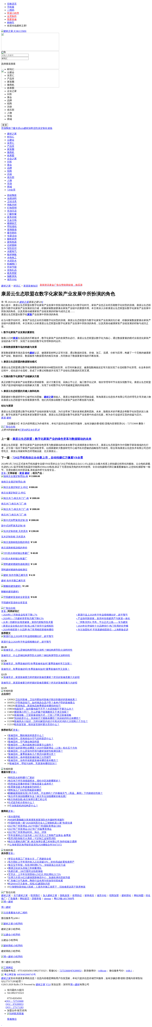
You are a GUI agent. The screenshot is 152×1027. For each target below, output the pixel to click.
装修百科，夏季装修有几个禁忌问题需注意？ (32, 754)
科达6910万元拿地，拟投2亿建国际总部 (29, 883)
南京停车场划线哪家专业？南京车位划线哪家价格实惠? (37, 796)
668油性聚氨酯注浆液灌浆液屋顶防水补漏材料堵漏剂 (36, 819)
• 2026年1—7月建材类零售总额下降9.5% (23, 618)
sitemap (47, 898)
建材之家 (6, 286)
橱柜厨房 (12, 239)
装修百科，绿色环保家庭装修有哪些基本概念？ (33, 760)
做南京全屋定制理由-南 (13, 481)
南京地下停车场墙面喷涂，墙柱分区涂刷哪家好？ (34, 780)
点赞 (4, 430)
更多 (4, 473)
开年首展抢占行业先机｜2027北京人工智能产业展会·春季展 (39, 835)
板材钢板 (12, 254)
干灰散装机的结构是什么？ (24, 805)
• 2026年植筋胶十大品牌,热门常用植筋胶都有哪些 (28, 629)
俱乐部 (10, 110)
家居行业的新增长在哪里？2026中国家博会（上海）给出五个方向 (42, 748)
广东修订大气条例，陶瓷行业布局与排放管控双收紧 (35, 880)
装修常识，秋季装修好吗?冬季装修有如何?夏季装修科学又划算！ (35, 669)
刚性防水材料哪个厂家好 (21, 777)
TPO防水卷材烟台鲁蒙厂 (14, 558)
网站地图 (138, 895)
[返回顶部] (1, 1024)
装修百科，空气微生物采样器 (23, 741)
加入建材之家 (50, 895)
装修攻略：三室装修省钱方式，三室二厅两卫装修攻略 (42, 715)
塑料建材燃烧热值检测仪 (14, 569)
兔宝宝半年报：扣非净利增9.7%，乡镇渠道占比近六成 (36, 865)
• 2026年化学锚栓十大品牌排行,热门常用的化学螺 (102, 626)
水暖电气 (12, 251)
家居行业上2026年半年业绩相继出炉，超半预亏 (26, 641)
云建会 (10, 72)
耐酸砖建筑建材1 (10, 591)
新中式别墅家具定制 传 (13, 525)
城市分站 (12, 279)
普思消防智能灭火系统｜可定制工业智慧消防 (32, 838)
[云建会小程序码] (10, 934)
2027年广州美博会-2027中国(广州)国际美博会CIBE (34, 826)
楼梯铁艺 (12, 223)
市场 (9, 116)
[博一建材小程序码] (12, 956)
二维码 (10, 10)
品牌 (9, 100)
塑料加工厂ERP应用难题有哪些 (24, 790)
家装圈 (10, 81)
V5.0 (48, 984)
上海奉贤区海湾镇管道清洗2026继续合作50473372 (36, 844)
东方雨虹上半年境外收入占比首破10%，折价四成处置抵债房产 (41, 862)
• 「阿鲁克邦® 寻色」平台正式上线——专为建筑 (102, 622)
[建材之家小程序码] (12, 923)
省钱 (50, 128)
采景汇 (10, 75)
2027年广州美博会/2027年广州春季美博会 (30, 829)
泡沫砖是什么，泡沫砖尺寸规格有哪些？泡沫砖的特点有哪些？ (47, 718)
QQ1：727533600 (14, 1001)
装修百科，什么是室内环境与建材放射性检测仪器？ (35, 751)
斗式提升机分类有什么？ (21, 802)
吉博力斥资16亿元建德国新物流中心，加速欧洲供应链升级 (39, 877)
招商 (9, 103)
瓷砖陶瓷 (12, 195)
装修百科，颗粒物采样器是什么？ (26, 735)
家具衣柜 (12, 217)
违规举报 (36, 898)
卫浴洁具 (12, 201)
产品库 (10, 78)
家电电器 (12, 242)
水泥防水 (12, 260)
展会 (9, 97)
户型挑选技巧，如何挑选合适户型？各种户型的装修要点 (45, 702)
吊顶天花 (12, 211)
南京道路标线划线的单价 (14, 547)
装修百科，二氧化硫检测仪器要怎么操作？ (30, 744)
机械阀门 (12, 264)
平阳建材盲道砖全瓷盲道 (14, 602)
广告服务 (13, 898)
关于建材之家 (21, 895)
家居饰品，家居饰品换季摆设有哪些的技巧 (38, 705)
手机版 (10, 7)
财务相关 (89, 895)
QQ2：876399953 (14, 1004)
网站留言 (24, 898)
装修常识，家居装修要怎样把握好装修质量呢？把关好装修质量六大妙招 (39, 682)
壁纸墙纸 (12, 226)
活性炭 (36, 128)
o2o (22, 128)
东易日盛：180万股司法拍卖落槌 (25, 871)
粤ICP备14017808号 (64, 898)
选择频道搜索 (8, 63)
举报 (10, 430)
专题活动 (12, 236)
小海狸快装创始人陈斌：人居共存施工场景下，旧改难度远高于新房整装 (48, 887)
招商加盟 (114, 895)
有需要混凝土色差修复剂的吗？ (25, 787)
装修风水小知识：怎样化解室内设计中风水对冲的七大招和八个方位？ (51, 721)
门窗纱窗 (12, 214)
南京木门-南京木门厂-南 (13, 503)
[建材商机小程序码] (12, 945)
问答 (9, 94)
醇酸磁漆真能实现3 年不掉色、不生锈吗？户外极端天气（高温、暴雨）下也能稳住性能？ (55, 793)
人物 (9, 113)
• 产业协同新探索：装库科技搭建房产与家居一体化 (103, 618)
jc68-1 (129, 970)
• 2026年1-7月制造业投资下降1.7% (19, 614)
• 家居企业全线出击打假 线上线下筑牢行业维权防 (28, 626)
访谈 (9, 106)
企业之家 (12, 91)
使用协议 (77, 895)
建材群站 (126, 895)
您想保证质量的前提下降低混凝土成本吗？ (30, 784)
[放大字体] (2, 301)
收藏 (15, 430)
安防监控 (12, 248)
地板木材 (12, 204)
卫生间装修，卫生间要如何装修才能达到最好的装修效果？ (46, 699)
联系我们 (35, 895)
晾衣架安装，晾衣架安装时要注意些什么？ (36, 724)
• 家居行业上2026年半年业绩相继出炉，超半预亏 (102, 614)
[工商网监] (7, 967)
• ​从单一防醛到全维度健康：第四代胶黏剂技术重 (27, 622)
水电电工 (12, 257)
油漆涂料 (12, 198)
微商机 (10, 85)
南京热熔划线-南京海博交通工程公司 (27, 799)
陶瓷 (8, 128)
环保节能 (12, 267)
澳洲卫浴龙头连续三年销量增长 (25, 868)
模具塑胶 (12, 273)
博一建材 (6, 907)
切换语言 (12, 4)
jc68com (102, 970)
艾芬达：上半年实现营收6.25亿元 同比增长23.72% (34, 874)
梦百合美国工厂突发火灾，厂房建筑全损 (29, 858)
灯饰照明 (12, 207)
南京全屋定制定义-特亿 (13, 492)
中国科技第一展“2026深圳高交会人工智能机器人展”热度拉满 (40, 823)
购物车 (10, 22)
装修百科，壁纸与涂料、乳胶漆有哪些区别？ (33, 763)
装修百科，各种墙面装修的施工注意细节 (29, 757)
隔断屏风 (12, 276)
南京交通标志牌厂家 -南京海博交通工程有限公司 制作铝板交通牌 (42, 841)
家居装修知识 (30, 286)
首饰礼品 (12, 270)
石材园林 (12, 245)
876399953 (76, 970)
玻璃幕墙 (12, 229)
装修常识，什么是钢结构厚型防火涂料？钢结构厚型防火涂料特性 (35, 655)
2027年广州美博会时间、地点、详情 (27, 832)
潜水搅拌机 (14, 816)
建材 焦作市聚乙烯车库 (13, 580)
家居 (3, 417)
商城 (9, 119)
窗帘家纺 (12, 232)
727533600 (65, 970)
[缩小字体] (6, 301)
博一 (72, 984)
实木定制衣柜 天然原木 (13, 536)
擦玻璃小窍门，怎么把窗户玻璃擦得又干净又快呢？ (41, 712)
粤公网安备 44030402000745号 (20, 974)
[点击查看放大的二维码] (14, 912)
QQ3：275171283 (14, 1007)
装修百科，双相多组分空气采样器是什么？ (30, 738)
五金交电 (12, 220)
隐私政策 (64, 895)
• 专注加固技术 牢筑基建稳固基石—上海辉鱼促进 (102, 629)
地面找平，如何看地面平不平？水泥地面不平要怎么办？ (44, 709)
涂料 (30, 128)
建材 (26, 128)
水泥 (17, 128)
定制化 (44, 128)
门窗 (13, 128)
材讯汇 (10, 69)
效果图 (10, 88)
